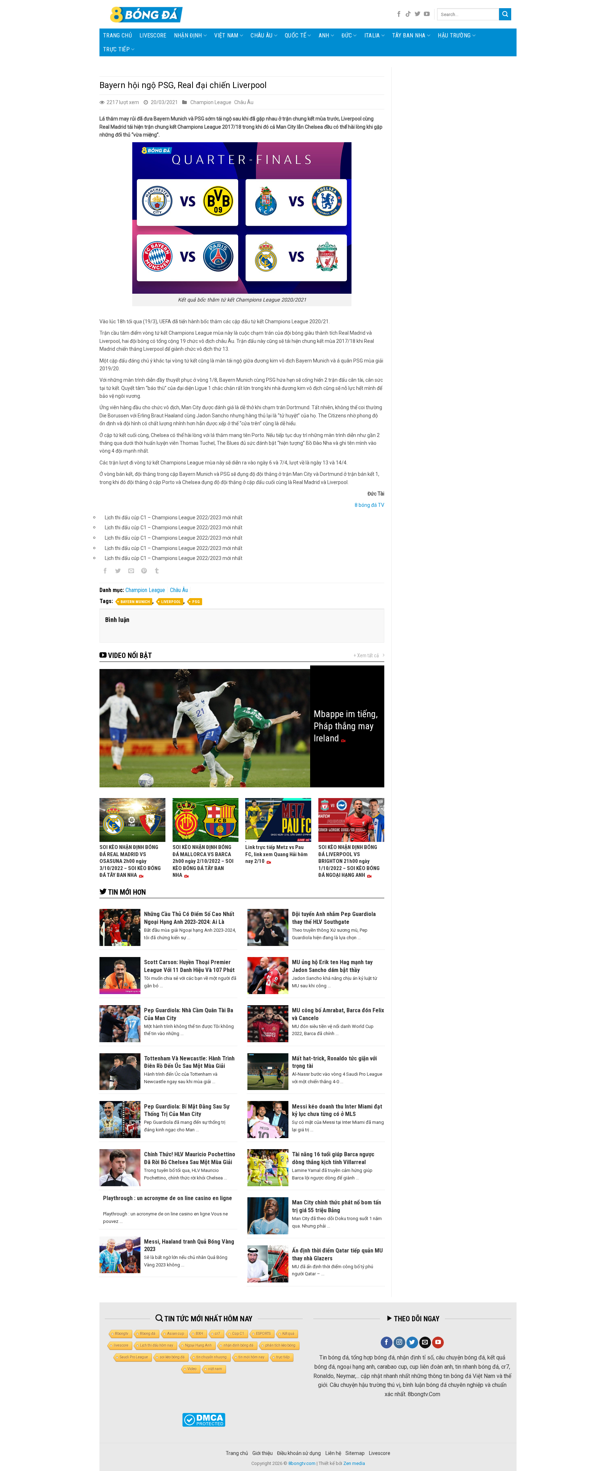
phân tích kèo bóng (280, 1345)
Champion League (210, 102)
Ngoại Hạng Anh (198, 1345)
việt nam (215, 1369)
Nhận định (188, 35)
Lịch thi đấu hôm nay (156, 1345)
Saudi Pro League (134, 1357)
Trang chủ (117, 35)
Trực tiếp (116, 49)
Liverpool (171, 602)
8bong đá (147, 1334)
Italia (372, 35)
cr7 (217, 1334)
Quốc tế (295, 35)
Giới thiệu (262, 1453)
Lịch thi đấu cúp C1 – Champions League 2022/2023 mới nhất (173, 517)
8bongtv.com (301, 1463)
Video (192, 1369)
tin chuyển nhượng (211, 1357)
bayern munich (135, 602)
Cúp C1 (238, 1334)
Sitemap (355, 1453)
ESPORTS (263, 1334)
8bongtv (121, 1334)
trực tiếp (282, 1357)
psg (196, 602)
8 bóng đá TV (369, 505)
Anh (324, 35)
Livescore (379, 1453)
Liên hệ (333, 1453)
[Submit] (505, 14)
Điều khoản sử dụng (299, 1453)
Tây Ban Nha (409, 35)
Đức (347, 35)
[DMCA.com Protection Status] (204, 1420)
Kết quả (288, 1334)
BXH (199, 1334)
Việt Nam (226, 35)
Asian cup (175, 1334)
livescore (152, 35)
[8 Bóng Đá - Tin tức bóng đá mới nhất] (147, 14)
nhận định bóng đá (238, 1345)
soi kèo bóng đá (172, 1357)
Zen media (354, 1463)
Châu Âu (261, 35)
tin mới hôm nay (251, 1357)
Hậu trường (454, 35)
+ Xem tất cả (366, 655)
